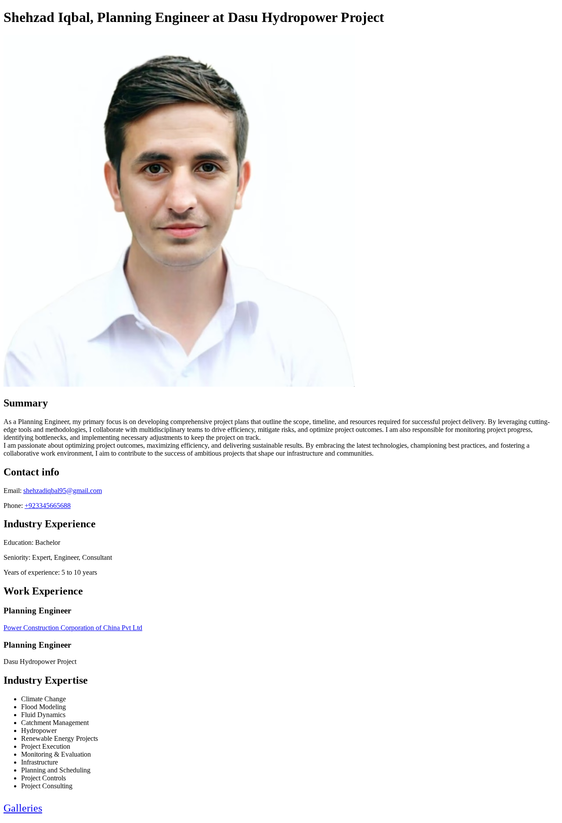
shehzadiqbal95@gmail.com (62, 490)
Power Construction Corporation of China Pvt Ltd (73, 627)
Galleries (23, 808)
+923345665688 (48, 505)
